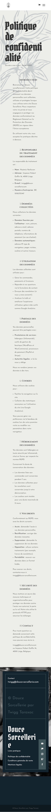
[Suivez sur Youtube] (42, 743)
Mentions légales (15, 765)
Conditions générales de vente (20, 761)
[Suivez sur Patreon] (42, 749)
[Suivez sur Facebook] (42, 764)
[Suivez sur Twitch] (42, 759)
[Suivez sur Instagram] (42, 754)
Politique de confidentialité (19, 757)
